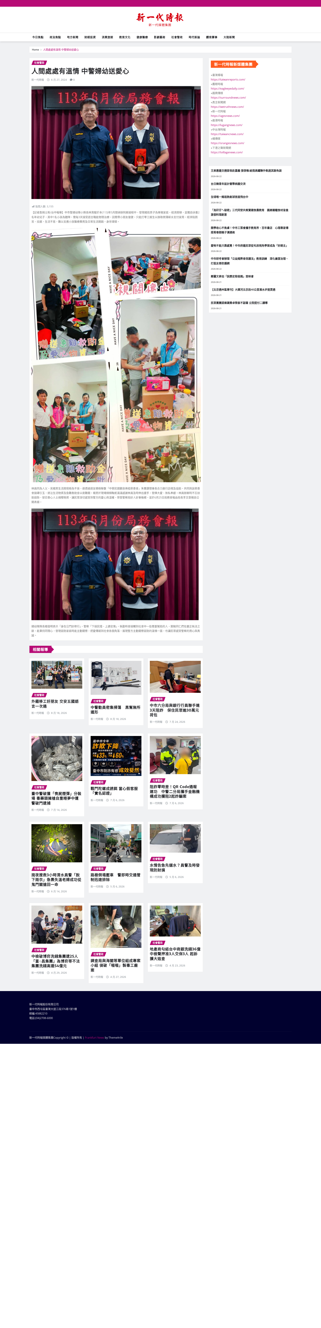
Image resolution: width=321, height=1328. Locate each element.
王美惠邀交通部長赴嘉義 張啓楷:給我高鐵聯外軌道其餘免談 (246, 170)
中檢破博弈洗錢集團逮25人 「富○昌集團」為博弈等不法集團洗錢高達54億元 (55, 961)
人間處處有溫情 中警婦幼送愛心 (61, 49)
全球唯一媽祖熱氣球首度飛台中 (229, 197)
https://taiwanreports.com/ (228, 79)
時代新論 (194, 37)
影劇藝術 (159, 37)
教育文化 (125, 37)
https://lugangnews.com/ (226, 125)
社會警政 (177, 37)
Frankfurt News (94, 1037)
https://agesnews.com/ (225, 116)
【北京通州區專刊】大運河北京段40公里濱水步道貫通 (243, 289)
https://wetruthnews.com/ (227, 107)
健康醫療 (142, 37)
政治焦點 (55, 37)
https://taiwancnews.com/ (227, 134)
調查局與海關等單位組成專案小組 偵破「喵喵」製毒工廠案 (116, 965)
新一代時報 (37, 79)
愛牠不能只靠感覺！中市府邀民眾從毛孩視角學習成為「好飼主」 (249, 245)
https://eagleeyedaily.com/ (227, 88)
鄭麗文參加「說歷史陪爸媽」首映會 (232, 276)
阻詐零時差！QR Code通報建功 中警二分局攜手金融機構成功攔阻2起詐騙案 (175, 791)
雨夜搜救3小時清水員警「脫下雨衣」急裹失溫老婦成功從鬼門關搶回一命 (56, 879)
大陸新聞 (229, 37)
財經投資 (90, 37)
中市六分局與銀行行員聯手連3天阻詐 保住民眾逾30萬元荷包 (175, 710)
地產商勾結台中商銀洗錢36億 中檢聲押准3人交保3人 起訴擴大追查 (177, 954)
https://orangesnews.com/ (227, 143)
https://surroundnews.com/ (228, 97)
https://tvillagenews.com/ (227, 152)
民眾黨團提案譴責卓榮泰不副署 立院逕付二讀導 (239, 303)
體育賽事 (212, 37)
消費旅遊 (107, 37)
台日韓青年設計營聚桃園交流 (228, 184)
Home (35, 49)
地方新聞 (72, 37)
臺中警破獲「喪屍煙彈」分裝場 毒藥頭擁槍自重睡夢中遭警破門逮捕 (56, 798)
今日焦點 (38, 37)
